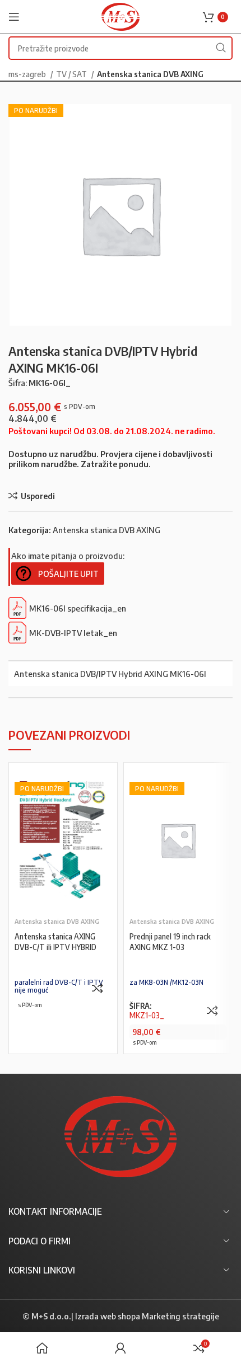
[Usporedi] (98, 988)
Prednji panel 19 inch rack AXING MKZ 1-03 (170, 942)
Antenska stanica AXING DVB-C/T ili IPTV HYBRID (55, 942)
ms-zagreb (28, 74)
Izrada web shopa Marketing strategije (147, 1316)
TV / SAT (72, 74)
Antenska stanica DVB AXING (150, 74)
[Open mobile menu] (14, 17)
